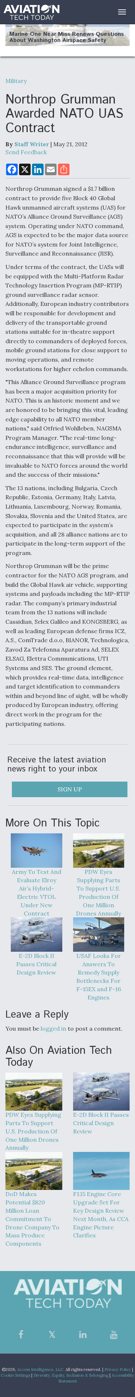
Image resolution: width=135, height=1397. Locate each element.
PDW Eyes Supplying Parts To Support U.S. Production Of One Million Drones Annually (98, 892)
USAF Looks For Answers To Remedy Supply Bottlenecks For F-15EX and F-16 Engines (98, 976)
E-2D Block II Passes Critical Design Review (36, 964)
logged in (53, 1028)
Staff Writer (31, 144)
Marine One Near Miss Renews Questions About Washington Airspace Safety (66, 37)
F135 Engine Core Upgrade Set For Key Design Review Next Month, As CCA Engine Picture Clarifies (101, 1214)
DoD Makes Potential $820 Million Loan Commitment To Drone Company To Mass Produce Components (32, 1218)
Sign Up (70, 789)
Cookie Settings (15, 1375)
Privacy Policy (117, 1369)
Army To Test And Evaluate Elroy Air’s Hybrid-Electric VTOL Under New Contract (36, 892)
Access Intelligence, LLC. (40, 1369)
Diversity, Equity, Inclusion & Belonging (70, 1375)
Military (16, 80)
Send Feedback (26, 152)
